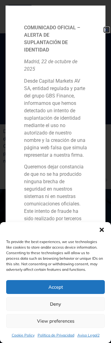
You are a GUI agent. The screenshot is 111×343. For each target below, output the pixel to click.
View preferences (55, 321)
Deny (55, 304)
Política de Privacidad (56, 335)
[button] (102, 230)
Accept (55, 287)
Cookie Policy (23, 335)
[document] (55, 171)
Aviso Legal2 (88, 335)
